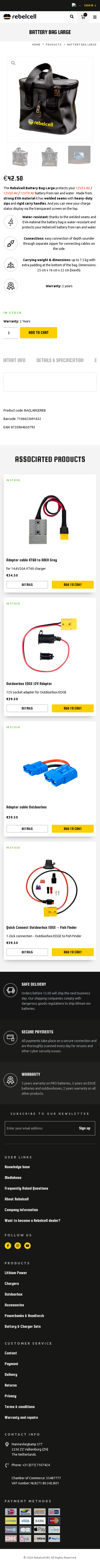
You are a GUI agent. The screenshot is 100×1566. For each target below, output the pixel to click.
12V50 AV (10, 193)
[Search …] (71, 17)
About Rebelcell (17, 1199)
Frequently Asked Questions (26, 1188)
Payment (11, 1364)
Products (54, 44)
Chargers (12, 1283)
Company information (21, 1210)
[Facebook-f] (8, 1245)
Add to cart (39, 332)
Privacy (10, 1396)
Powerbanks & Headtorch (24, 1316)
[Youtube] (27, 1245)
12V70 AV (27, 193)
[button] (95, 17)
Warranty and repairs (21, 1417)
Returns (11, 1385)
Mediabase (13, 1177)
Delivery (11, 1374)
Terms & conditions (20, 1407)
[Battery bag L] (50, 100)
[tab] (60, 361)
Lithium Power (16, 1273)
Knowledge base (17, 1167)
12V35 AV (83, 188)
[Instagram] (17, 1245)
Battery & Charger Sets (23, 1326)
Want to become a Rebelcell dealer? (32, 1220)
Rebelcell (40, 1557)
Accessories (14, 1305)
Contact (11, 1353)
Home (36, 44)
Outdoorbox (14, 1294)
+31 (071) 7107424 (36, 1465)
